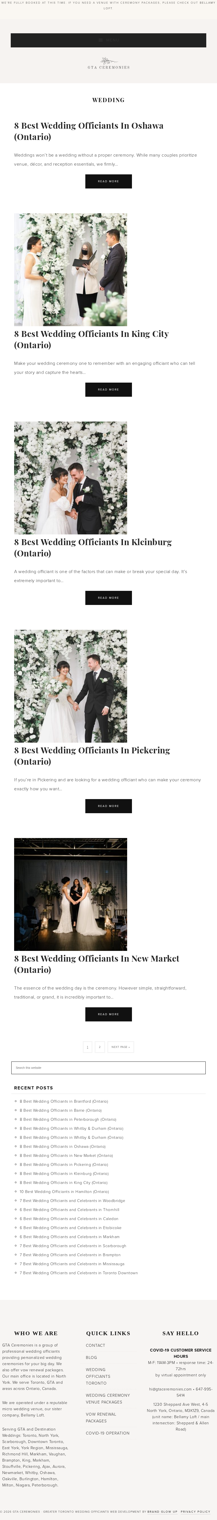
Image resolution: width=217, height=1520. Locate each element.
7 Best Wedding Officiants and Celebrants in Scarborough (73, 1245)
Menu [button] (113, 40)
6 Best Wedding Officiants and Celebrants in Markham (70, 1236)
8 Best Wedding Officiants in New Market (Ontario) (66, 1155)
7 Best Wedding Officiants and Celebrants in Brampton (70, 1255)
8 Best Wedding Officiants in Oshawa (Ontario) (63, 1146)
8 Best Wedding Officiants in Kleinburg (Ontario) (64, 1173)
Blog (91, 1357)
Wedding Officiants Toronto (98, 1376)
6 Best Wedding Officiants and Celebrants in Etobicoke (71, 1227)
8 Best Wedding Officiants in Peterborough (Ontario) (68, 1119)
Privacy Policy (196, 1512)
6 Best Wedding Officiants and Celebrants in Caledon (69, 1218)
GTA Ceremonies (108, 64)
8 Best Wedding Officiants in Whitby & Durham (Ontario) (71, 1128)
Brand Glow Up (162, 1512)
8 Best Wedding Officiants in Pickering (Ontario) (64, 1164)
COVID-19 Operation (108, 1433)
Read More (108, 181)
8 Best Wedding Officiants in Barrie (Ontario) (61, 1110)
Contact (95, 1345)
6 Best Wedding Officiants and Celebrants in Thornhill (70, 1209)
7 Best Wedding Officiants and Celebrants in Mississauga (72, 1264)
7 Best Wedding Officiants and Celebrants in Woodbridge (72, 1200)
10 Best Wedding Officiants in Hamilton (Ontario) (64, 1191)
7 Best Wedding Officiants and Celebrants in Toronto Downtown (79, 1273)
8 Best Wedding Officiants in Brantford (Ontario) (64, 1101)
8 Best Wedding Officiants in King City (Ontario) (63, 1182)
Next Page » (121, 1047)
